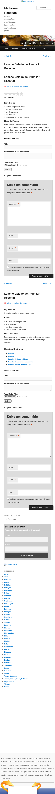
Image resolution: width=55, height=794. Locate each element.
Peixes (6, 649)
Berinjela (7, 587)
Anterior (8, 56)
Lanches (7, 625)
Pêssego (7, 652)
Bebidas (7, 585)
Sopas (6, 668)
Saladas (7, 662)
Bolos (6, 593)
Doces (6, 606)
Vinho (6, 687)
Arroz (6, 574)
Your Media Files (11, 162)
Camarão (7, 595)
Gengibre (8, 617)
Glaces (7, 619)
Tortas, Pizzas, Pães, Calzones (16, 679)
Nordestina (8, 646)
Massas (7, 628)
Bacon (6, 582)
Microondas (9, 633)
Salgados (8, 665)
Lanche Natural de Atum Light (20, 364)
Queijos (7, 654)
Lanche (11, 353)
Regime (7, 660)
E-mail (12, 248)
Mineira (7, 638)
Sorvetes (7, 671)
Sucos (6, 673)
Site (10, 260)
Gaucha (7, 614)
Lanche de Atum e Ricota (18, 359)
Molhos (7, 641)
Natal (6, 644)
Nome (12, 235)
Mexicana (8, 630)
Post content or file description (16, 151)
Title (6, 144)
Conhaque (8, 601)
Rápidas (7, 657)
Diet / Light (8, 603)
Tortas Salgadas (10, 676)
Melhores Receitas (11, 48)
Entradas (7, 609)
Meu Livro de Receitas (29, 48)
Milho (6, 636)
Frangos (7, 611)
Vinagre (7, 684)
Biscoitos (8, 590)
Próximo (47, 56)
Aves (6, 576)
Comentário (14, 204)
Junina (7, 622)
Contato (43, 48)
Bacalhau (8, 579)
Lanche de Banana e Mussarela (20, 362)
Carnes (7, 598)
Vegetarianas (9, 681)
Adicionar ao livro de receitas (17, 86)
